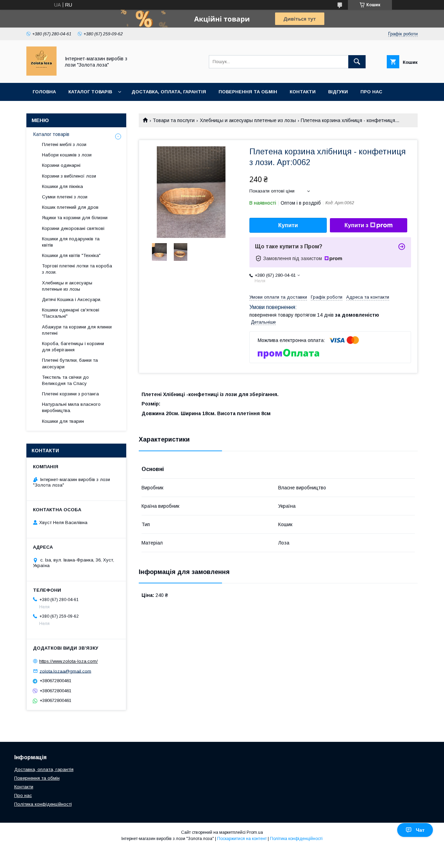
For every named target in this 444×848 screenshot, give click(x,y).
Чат (420, 830)
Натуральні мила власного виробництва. (71, 407)
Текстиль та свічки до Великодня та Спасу (65, 380)
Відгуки (338, 91)
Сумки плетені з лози (64, 196)
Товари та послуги (174, 120)
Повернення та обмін (248, 91)
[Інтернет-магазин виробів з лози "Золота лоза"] (41, 74)
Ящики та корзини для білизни (75, 217)
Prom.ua (255, 832)
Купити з (356, 225)
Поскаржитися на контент (242, 838)
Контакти (303, 91)
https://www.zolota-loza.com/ (68, 661)
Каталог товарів (90, 91)
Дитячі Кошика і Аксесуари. (71, 299)
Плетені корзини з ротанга (70, 393)
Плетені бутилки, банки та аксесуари (70, 363)
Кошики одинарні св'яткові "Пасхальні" (70, 313)
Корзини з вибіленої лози (69, 176)
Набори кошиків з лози (67, 154)
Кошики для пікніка (62, 186)
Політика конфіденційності (43, 804)
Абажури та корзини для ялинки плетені (77, 330)
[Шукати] (357, 61)
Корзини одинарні (61, 165)
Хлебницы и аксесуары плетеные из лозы (248, 120)
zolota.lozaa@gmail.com (65, 671)
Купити (288, 225)
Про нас (371, 91)
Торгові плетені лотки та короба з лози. (77, 269)
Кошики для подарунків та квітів (71, 242)
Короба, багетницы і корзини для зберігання (73, 346)
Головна (44, 91)
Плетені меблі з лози (64, 144)
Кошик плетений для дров (70, 207)
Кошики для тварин (63, 421)
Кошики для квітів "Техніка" (71, 255)
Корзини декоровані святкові (73, 228)
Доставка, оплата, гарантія (168, 91)
